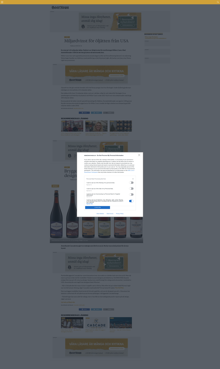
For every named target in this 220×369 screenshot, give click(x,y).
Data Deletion (100, 213)
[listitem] (110, 179)
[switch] (131, 182)
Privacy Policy (119, 213)
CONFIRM (97, 207)
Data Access (110, 213)
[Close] (139, 155)
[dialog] (110, 184)
